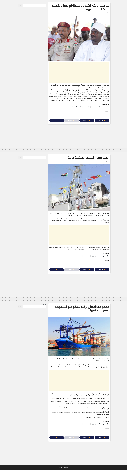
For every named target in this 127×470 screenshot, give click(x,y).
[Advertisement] (79, 72)
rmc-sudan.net (62, 467)
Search (44, 3)
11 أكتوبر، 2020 (106, 13)
